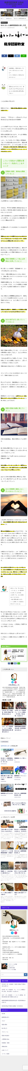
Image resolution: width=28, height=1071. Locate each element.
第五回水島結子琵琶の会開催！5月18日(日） (13, 1006)
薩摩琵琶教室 (5, 741)
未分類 (3, 1013)
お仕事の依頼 (11, 967)
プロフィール (5, 1031)
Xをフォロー (11, 965)
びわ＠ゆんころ (14, 685)
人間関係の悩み (5, 1039)
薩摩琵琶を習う (4, 22)
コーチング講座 (5, 1053)
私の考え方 (4, 1028)
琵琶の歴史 (4, 1024)
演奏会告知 (4, 1046)
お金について (5, 1050)
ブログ (3, 1020)
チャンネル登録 (12, 969)
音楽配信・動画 (5, 1042)
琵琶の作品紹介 (5, 1035)
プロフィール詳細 (12, 964)
